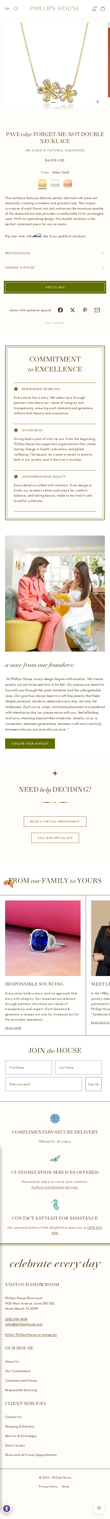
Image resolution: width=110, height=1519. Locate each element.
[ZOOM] (98, 102)
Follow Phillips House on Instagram (31, 1334)
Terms (66, 1486)
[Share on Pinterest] (85, 310)
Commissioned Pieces (21, 1380)
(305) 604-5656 (16, 1319)
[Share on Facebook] (60, 310)
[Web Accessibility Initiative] (6, 1508)
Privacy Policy (48, 1486)
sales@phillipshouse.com (23, 1324)
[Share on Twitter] (73, 310)
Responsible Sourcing (21, 1390)
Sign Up (93, 1084)
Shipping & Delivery (20, 1426)
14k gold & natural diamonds (55, 150)
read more (13, 1027)
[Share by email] (97, 310)
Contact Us (13, 1417)
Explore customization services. (55, 1187)
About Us (12, 1361)
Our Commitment (18, 1371)
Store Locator (15, 1445)
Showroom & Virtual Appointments (31, 1455)
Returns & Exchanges (21, 1436)
